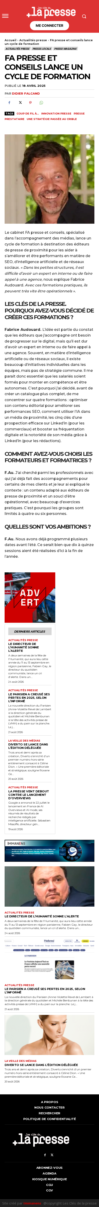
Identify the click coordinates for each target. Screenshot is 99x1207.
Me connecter (49, 25)
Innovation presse (56, 113)
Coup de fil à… (28, 113)
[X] (19, 102)
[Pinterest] (30, 102)
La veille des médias (24, 740)
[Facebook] (9, 102)
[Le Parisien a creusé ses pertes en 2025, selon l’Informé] (49, 959)
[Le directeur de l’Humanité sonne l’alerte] (49, 886)
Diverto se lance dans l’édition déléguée (28, 746)
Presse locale (41, 48)
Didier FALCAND (26, 93)
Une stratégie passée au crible (52, 119)
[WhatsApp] (41, 102)
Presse (79, 113)
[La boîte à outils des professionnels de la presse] (49, 11)
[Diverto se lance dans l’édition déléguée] (49, 1035)
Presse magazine (65, 48)
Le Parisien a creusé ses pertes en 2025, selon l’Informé (29, 697)
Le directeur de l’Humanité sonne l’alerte (23, 647)
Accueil (10, 40)
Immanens (32, 1203)
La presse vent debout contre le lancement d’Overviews (28, 794)
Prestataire (14, 119)
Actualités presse (33, 40)
